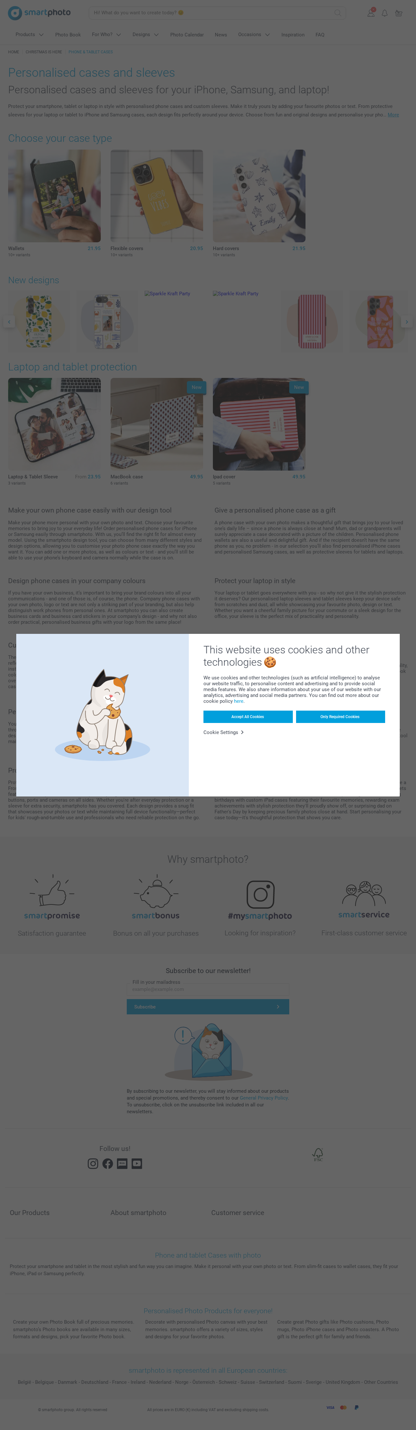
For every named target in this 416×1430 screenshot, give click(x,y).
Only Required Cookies (339, 717)
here (238, 701)
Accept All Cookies (247, 717)
